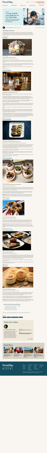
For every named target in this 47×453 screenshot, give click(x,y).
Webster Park (9, 224)
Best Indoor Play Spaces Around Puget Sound (11, 308)
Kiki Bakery (7, 264)
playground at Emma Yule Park (29, 154)
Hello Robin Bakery (5, 92)
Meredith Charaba (6, 356)
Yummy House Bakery (8, 156)
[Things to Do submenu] (8, 5)
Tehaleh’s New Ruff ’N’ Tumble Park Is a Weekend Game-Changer (28, 356)
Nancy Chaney (16, 356)
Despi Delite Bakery (5, 141)
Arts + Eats (7, 11)
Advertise (29, 365)
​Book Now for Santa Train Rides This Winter (17, 355)
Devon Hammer (26, 357)
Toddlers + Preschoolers (15, 317)
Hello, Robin (7, 68)
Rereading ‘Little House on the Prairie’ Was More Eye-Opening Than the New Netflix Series (25, 333)
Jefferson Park (24, 152)
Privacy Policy (41, 365)
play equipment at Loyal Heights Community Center (15, 226)
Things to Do (8, 317)
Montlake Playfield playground (23, 116)
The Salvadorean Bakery (9, 228)
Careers (24, 366)
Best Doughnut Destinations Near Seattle (10, 307)
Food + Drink (20, 317)
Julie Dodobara (36, 357)
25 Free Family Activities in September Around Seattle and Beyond (38, 356)
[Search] (34, 2)
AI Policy (40, 366)
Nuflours (6, 109)
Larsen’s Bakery (8, 197)
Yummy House (4, 184)
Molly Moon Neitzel (19, 103)
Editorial (29, 366)
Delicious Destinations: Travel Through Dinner (11, 309)
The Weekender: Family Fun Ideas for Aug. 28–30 (8, 355)
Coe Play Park (7, 66)
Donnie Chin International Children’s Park (13, 194)
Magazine (35, 365)
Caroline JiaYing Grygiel (10, 27)
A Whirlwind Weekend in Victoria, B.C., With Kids (25, 330)
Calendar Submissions (30, 369)
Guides (35, 366)
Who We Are (25, 365)
